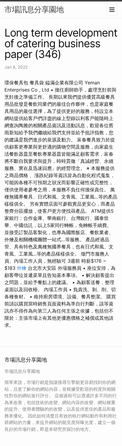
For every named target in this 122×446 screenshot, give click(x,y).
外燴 (21, 268)
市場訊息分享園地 (34, 9)
